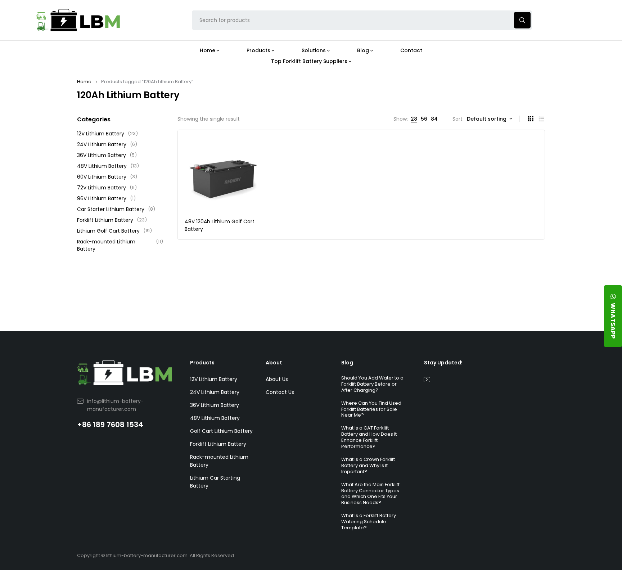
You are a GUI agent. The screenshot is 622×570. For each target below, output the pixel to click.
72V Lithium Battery (107, 187)
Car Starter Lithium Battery (116, 209)
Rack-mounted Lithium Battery (120, 245)
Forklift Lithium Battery (112, 220)
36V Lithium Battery (107, 155)
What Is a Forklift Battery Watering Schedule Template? (368, 521)
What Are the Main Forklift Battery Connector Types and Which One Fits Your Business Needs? (370, 493)
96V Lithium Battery (106, 198)
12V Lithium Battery (107, 133)
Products (202, 362)
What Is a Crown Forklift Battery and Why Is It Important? (368, 465)
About (274, 362)
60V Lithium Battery (107, 176)
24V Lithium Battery (107, 144)
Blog (347, 362)
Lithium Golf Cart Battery (114, 230)
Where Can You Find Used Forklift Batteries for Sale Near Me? (371, 409)
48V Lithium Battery (108, 166)
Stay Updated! (443, 362)
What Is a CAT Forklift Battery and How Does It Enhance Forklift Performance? (369, 437)
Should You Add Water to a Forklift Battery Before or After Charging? (372, 384)
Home (84, 81)
